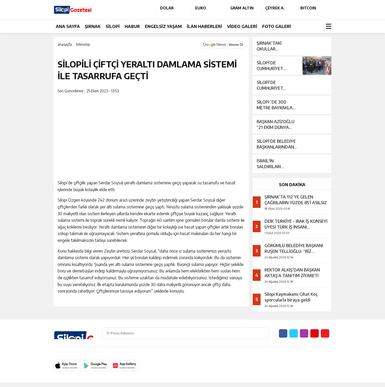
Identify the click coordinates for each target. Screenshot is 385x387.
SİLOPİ (113, 26)
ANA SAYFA (68, 26)
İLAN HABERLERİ (204, 26)
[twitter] (236, 91)
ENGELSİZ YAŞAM (163, 26)
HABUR (132, 26)
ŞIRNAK (93, 26)
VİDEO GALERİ (242, 26)
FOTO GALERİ (276, 26)
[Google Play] (95, 365)
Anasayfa (65, 44)
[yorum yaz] (243, 91)
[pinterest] (240, 91)
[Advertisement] (356, 128)
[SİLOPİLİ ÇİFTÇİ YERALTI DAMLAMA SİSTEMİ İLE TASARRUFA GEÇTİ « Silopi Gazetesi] (101, 10)
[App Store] (67, 365)
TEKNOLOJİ (83, 44)
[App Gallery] (124, 365)
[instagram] (304, 333)
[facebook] (233, 91)
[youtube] (314, 333)
